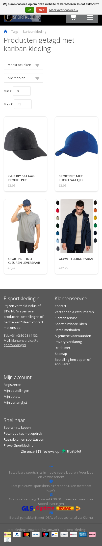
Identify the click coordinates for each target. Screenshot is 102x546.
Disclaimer (62, 347)
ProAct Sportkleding (18, 445)
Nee (42, 10)
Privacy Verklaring (68, 341)
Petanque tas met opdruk (23, 433)
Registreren (12, 384)
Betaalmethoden (67, 330)
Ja (29, 10)
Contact (60, 306)
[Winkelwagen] (74, 18)
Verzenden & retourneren (74, 312)
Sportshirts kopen (17, 427)
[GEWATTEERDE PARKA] (76, 263)
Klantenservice (66, 318)
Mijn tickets (12, 396)
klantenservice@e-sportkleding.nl (22, 342)
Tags (15, 31)
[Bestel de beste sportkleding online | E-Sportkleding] (22, 16)
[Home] (5, 31)
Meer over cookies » (63, 10)
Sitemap (61, 353)
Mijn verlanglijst (15, 402)
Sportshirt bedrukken (71, 324)
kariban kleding (34, 31)
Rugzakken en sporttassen (24, 439)
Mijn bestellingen (16, 390)
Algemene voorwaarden (73, 336)
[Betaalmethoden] (8, 534)
